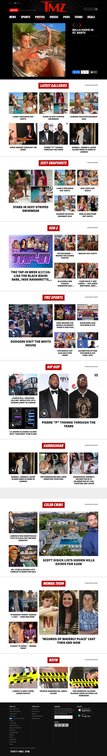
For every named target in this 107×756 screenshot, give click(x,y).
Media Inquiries (36, 718)
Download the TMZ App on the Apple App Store (84, 710)
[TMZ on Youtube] (15, 3)
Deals (91, 17)
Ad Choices (13, 716)
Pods (66, 17)
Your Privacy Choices (18, 718)
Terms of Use (13, 713)
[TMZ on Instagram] (18, 3)
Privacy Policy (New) (15, 711)
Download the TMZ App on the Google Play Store (84, 716)
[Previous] (73, 25)
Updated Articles (14, 725)
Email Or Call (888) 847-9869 (28, 10)
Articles (12, 720)
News (12, 17)
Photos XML (13, 742)
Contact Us (35, 709)
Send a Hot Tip (36, 711)
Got (14, 10)
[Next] (80, 25)
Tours (79, 17)
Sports (25, 17)
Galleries (12, 735)
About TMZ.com (14, 709)
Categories (12, 730)
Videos (54, 17)
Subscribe (71, 717)
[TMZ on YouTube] (63, 725)
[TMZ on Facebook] (10, 3)
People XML (13, 739)
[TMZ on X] (12, 3)
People (11, 737)
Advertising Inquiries (37, 716)
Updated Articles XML (15, 728)
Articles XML (13, 723)
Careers (34, 713)
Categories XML (14, 732)
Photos (40, 17)
